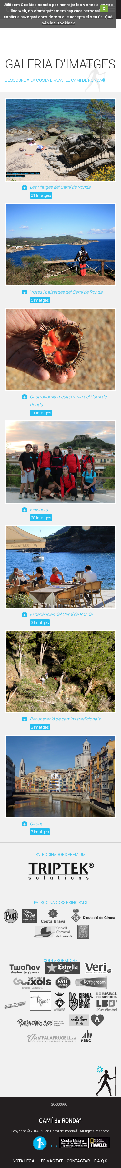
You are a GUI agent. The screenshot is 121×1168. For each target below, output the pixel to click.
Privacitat (52, 1160)
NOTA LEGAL (25, 1160)
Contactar (78, 1160)
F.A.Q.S (100, 1160)
